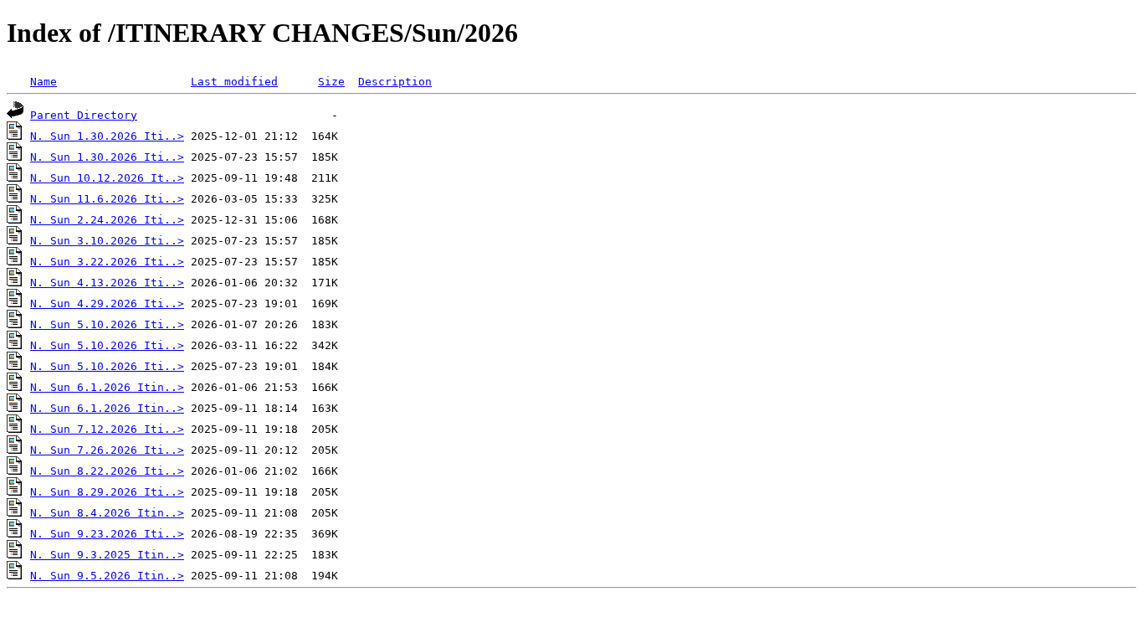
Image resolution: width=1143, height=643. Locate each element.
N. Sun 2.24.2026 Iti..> (107, 219)
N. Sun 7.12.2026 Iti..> (107, 429)
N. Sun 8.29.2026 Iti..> (107, 492)
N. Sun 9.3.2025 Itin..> (107, 554)
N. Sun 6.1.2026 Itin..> (107, 387)
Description (395, 81)
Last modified (234, 81)
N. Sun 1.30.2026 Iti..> (107, 136)
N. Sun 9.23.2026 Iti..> (107, 533)
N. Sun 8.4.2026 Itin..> (107, 513)
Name (43, 81)
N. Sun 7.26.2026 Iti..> (107, 450)
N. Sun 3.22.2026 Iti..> (107, 261)
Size (331, 81)
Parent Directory (83, 115)
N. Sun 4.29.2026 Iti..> (107, 303)
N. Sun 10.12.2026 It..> (107, 178)
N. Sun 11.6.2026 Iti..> (107, 199)
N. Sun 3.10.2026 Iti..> (107, 240)
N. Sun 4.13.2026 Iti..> (107, 282)
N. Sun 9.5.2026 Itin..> (107, 575)
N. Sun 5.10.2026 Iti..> (107, 324)
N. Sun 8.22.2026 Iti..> (107, 471)
